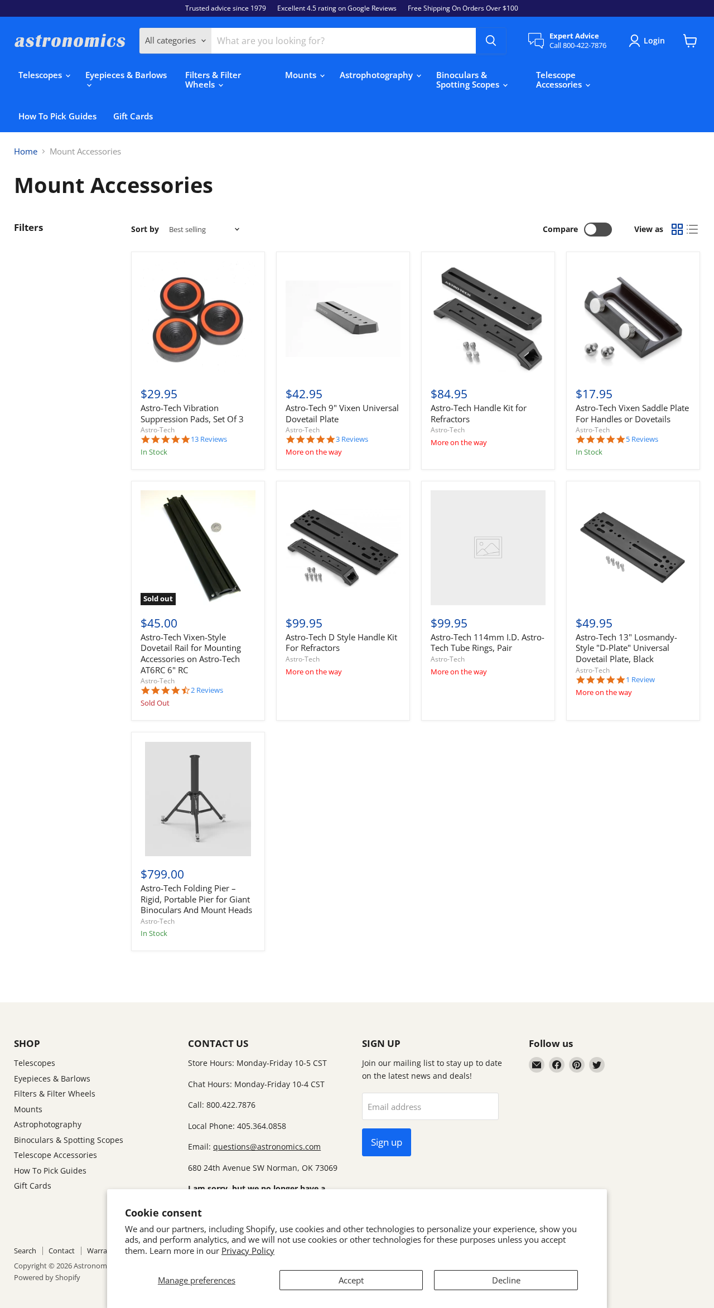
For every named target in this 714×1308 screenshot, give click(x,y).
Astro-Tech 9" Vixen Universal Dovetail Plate (342, 413)
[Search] (491, 41)
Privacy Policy (247, 1250)
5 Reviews (642, 439)
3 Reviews (352, 439)
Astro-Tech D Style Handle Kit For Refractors (341, 642)
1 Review (640, 679)
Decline (506, 1280)
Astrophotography (377, 74)
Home (25, 151)
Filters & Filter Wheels (213, 79)
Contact (62, 1251)
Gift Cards (133, 116)
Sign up (386, 1142)
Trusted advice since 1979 (225, 8)
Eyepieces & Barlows (126, 74)
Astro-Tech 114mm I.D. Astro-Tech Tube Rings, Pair (487, 642)
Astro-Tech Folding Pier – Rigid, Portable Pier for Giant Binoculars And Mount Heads (196, 898)
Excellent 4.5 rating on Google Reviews (337, 8)
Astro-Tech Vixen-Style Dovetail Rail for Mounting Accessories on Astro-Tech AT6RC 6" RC (191, 653)
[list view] (693, 230)
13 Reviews (209, 439)
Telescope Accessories (560, 79)
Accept (351, 1280)
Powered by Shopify (47, 1277)
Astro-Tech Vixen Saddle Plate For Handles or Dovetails (632, 413)
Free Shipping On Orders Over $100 (463, 8)
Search (25, 1251)
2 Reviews (207, 690)
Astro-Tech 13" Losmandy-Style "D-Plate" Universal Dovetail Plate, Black (626, 647)
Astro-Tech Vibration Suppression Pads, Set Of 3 (192, 413)
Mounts (302, 74)
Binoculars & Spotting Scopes (468, 79)
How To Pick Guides (57, 116)
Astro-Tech (158, 430)
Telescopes (41, 74)
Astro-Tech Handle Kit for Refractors (479, 413)
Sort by (145, 229)
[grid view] (677, 230)
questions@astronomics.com (267, 1146)
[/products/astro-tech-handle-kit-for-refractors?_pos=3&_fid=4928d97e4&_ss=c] (488, 319)
